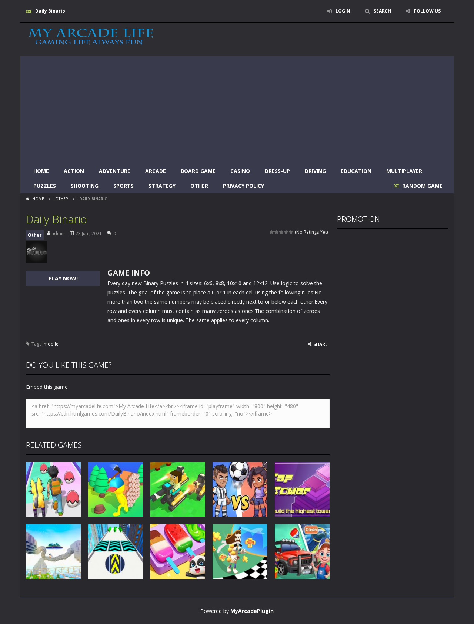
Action (74, 170)
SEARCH (382, 11)
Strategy (162, 185)
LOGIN (343, 11)
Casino (240, 170)
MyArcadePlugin (252, 610)
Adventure (114, 170)
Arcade (155, 170)
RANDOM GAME (422, 185)
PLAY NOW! (63, 278)
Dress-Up (277, 170)
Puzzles (44, 185)
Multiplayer (404, 170)
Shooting (85, 185)
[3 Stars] (281, 232)
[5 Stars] (291, 232)
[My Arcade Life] (91, 37)
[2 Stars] (276, 232)
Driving (315, 170)
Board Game (198, 170)
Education (356, 170)
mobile (51, 344)
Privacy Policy (243, 185)
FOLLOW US (427, 11)
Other (199, 185)
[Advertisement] (237, 108)
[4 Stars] (286, 232)
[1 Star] (272, 232)
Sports (123, 185)
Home (41, 170)
